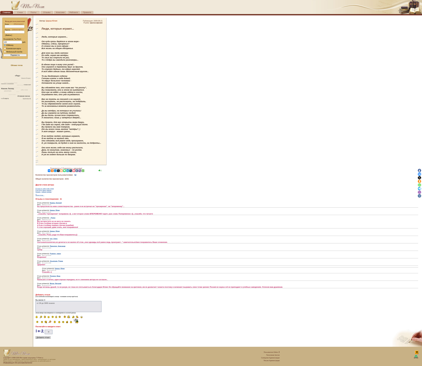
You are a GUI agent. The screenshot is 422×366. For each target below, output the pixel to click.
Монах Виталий (55, 283)
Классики (60, 12)
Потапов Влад (55, 276)
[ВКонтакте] (49, 170)
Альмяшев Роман (56, 261)
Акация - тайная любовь (43, 192)
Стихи (20, 12)
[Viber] (80, 170)
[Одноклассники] (52, 170)
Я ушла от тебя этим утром (44, 188)
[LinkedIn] (67, 170)
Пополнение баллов (273, 355)
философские (96, 23)
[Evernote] (64, 170)
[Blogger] (61, 170)
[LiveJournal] (70, 170)
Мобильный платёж (14, 52)
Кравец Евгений (56, 203)
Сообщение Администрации (270, 358)
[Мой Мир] (55, 170)
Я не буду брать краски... (43, 190)
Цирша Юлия (55, 210)
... (36, 193)
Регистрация (19, 24)
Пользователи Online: (272, 352)
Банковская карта (13, 48)
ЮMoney (9, 45)
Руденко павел (55, 253)
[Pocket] (73, 170)
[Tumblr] (76, 170)
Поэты (33, 12)
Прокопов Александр (57, 246)
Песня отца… (39, 195)
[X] (58, 170)
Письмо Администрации (272, 360)
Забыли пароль (18, 29)
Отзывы (46, 12)
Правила (87, 12)
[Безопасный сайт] (416, 358)
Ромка (52, 218)
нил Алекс (54, 238)
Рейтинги (73, 12)
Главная (6, 12)
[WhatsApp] (83, 170)
